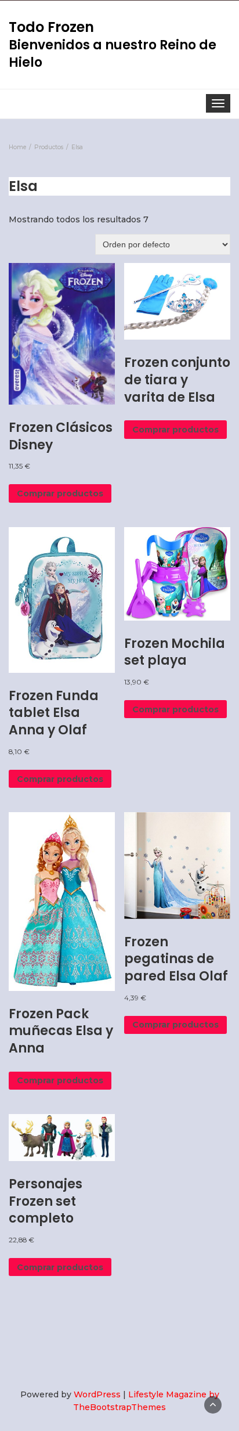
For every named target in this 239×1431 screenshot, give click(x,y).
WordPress (97, 1394)
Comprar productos (60, 493)
